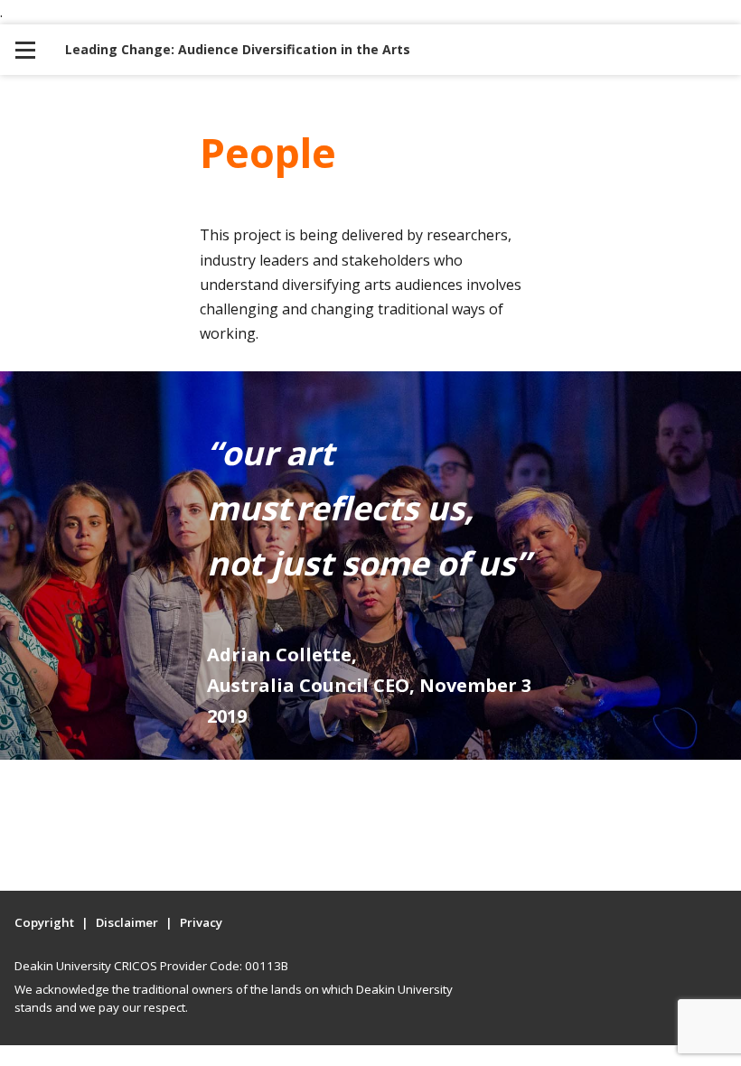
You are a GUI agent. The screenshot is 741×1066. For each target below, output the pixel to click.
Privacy (201, 922)
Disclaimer (127, 922)
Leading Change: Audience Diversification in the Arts (237, 49)
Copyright (44, 922)
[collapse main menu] (25, 49)
